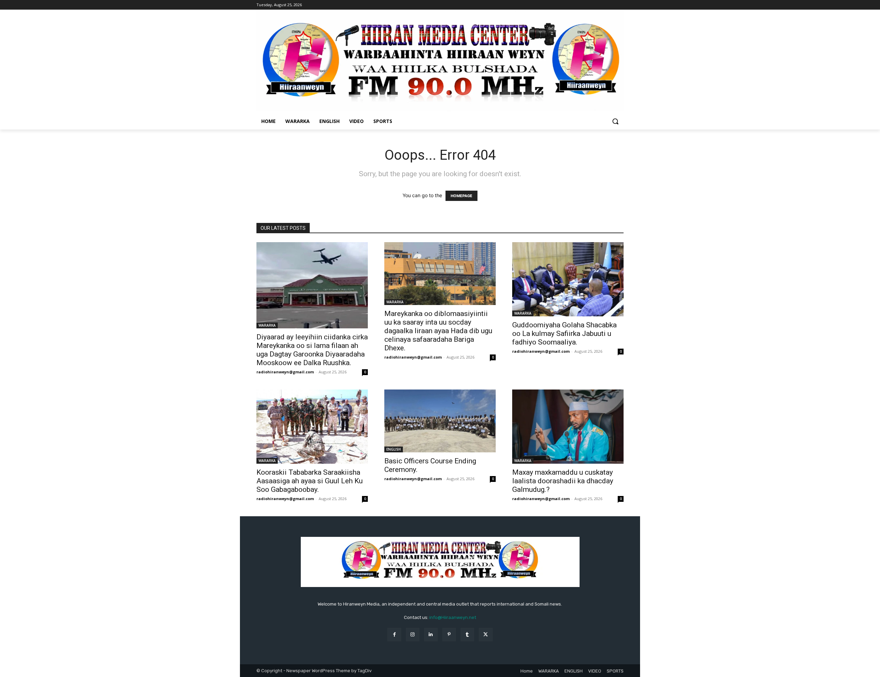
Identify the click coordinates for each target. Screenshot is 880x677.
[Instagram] (412, 634)
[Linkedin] (431, 634)
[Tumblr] (467, 634)
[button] (615, 121)
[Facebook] (394, 634)
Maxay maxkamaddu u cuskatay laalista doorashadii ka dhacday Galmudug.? (562, 481)
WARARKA (267, 325)
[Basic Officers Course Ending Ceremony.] (440, 421)
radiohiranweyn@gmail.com (285, 371)
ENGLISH (393, 449)
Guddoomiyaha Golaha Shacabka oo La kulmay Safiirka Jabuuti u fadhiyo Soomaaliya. (564, 333)
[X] (485, 634)
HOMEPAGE (461, 195)
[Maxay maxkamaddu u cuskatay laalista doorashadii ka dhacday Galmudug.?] (568, 427)
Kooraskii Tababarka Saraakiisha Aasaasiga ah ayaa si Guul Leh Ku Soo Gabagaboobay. (309, 481)
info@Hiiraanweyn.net (452, 617)
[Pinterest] (449, 634)
